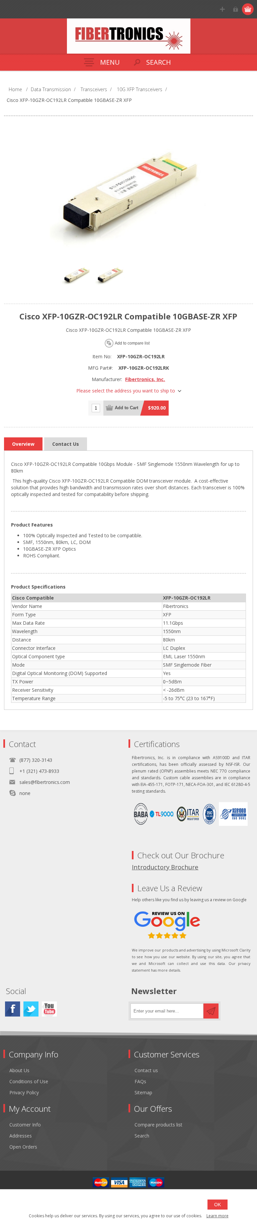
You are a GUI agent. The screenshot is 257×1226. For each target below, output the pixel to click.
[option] (77, 275)
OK (217, 1204)
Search (142, 1135)
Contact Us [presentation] (65, 444)
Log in (235, 9)
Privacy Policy (24, 1092)
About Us (19, 1070)
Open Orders (23, 1147)
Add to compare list (132, 343)
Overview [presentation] (23, 444)
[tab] (23, 443)
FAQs (140, 1081)
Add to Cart (126, 407)
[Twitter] (30, 1009)
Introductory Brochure (165, 867)
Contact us (146, 1070)
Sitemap (143, 1092)
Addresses (20, 1135)
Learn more (217, 1216)
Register (222, 9)
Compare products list (158, 1124)
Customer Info (25, 1124)
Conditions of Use (28, 1081)
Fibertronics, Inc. (145, 379)
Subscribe (211, 1011)
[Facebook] (12, 1009)
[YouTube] (49, 1009)
